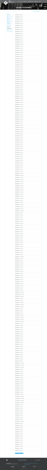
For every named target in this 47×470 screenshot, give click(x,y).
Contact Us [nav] (25, 463)
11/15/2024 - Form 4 (19, 169)
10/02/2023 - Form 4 (19, 254)
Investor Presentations (8, 14)
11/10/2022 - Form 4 (19, 360)
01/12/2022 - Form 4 (19, 404)
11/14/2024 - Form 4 (19, 171)
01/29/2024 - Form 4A (19, 210)
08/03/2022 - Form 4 (19, 369)
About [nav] (21, 1)
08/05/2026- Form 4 (19, 16)
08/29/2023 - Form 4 (19, 258)
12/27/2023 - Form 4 (19, 252)
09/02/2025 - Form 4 (19, 94)
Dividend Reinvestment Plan (9, 29)
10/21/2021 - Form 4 (19, 448)
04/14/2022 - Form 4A (19, 396)
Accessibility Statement (27, 464)
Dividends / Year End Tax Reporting (10, 21)
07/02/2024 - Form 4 (19, 206)
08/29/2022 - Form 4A (19, 365)
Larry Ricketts (24, 466)
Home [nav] (19, 1)
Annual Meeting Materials (9, 26)
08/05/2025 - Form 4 (19, 96)
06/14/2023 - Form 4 (19, 290)
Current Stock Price (36, 11)
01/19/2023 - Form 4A (19, 302)
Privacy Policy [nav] (32, 463)
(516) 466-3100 (9, 463)
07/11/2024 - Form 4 (19, 198)
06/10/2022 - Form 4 (19, 394)
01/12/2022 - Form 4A (19, 421)
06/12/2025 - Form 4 (19, 125)
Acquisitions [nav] (36, 1)
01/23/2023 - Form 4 (19, 300)
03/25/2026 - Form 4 (19, 46)
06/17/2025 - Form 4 (19, 123)
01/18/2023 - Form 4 (19, 310)
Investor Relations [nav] (30, 1)
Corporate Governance (10, 31)
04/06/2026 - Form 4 (19, 44)
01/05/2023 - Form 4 (19, 323)
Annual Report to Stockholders (9, 23)
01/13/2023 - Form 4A (19, 315)
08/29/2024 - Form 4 (19, 173)
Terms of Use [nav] (36, 463)
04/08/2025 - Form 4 (19, 127)
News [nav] (40, 1)
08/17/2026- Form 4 (19, 14)
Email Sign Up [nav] (28, 463)
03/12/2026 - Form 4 (19, 50)
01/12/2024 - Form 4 (19, 212)
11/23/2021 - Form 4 (19, 444)
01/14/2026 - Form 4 (19, 54)
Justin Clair (34, 466)
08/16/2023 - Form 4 (19, 260)
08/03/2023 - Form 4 (19, 262)
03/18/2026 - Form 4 (19, 48)
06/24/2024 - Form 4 (19, 208)
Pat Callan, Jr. (13, 466)
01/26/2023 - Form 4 (19, 298)
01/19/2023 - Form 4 (19, 308)
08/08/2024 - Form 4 (19, 175)
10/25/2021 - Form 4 (19, 446)
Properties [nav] (25, 1)
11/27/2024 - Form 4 (19, 167)
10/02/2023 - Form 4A (19, 256)
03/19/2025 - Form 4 (19, 129)
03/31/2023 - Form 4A (19, 292)
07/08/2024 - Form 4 (19, 202)
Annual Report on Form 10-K (10, 16)
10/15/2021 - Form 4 (19, 450)
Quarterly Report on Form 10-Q (9, 18)
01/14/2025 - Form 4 (19, 131)
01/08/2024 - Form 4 (19, 250)
